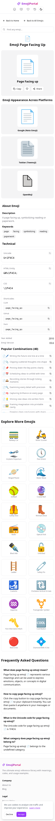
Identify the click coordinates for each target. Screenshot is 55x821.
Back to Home (12, 20)
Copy (18, 88)
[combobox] (27, 29)
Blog (4, 789)
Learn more (34, 808)
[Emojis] (14, 9)
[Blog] (21, 9)
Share (39, 88)
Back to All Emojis (35, 20)
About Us (6, 785)
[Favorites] (28, 9)
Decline (9, 814)
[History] (35, 9)
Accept (21, 814)
